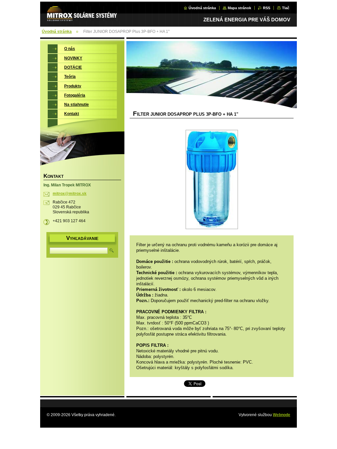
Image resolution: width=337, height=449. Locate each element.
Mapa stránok (239, 8)
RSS (266, 8)
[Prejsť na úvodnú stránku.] (83, 17)
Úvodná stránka (202, 8)
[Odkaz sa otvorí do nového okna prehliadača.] (212, 180)
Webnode (281, 415)
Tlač (285, 8)
